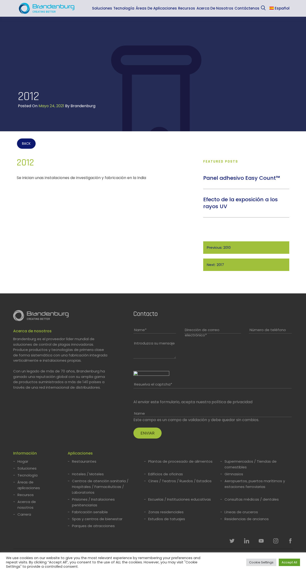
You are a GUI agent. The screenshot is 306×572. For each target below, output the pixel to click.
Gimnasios (233, 474)
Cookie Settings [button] (261, 562)
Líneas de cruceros (241, 511)
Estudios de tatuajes (166, 518)
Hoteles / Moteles (88, 474)
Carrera (24, 514)
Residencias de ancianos (246, 518)
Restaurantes (84, 461)
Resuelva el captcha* (153, 384)
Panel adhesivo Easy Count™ (241, 178)
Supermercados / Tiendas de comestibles (250, 464)
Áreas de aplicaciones (156, 8)
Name (140, 329)
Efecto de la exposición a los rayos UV (240, 203)
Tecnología (123, 8)
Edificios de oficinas (165, 474)
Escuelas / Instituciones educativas (179, 499)
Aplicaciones (80, 453)
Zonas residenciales (166, 511)
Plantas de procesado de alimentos (180, 461)
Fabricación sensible (90, 511)
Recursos (186, 8)
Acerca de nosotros (215, 8)
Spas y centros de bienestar (97, 518)
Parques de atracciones (93, 525)
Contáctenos (247, 8)
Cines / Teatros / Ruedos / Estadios (180, 480)
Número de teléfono (268, 329)
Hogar (22, 461)
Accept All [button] (289, 562)
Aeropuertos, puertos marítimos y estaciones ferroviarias (254, 483)
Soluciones (102, 8)
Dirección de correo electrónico (202, 332)
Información (25, 453)
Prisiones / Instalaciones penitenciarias (93, 502)
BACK (26, 143)
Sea (264, 9)
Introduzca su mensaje (154, 343)
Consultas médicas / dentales (251, 499)
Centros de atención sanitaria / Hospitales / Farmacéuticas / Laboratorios (100, 486)
